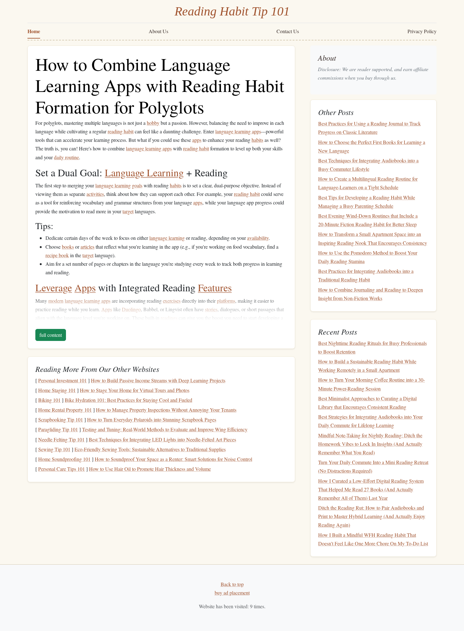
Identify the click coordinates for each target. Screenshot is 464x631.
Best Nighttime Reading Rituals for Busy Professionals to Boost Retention (372, 347)
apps (196, 140)
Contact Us (288, 31)
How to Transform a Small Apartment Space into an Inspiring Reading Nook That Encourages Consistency (372, 238)
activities (95, 194)
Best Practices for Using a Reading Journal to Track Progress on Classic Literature (369, 127)
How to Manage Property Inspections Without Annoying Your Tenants (166, 409)
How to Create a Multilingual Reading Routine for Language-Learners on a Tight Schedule (368, 183)
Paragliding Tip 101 (58, 429)
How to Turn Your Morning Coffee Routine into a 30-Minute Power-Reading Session (371, 383)
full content (50, 334)
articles (87, 246)
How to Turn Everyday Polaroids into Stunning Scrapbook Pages (151, 419)
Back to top (232, 584)
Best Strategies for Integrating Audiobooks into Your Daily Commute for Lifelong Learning (370, 420)
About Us (158, 31)
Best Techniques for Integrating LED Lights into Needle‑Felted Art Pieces (162, 439)
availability (258, 237)
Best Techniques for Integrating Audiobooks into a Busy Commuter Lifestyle (368, 164)
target (128, 211)
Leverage (53, 287)
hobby (153, 122)
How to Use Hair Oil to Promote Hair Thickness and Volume (150, 468)
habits (257, 140)
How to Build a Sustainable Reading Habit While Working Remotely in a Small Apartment (367, 365)
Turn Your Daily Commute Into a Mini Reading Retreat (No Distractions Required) (373, 466)
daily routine (66, 157)
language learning (113, 185)
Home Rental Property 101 (65, 409)
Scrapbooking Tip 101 (60, 419)
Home (33, 31)
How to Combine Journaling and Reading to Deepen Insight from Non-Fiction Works (370, 293)
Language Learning (144, 172)
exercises (172, 300)
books (68, 246)
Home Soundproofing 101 (64, 459)
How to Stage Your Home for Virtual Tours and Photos (134, 390)
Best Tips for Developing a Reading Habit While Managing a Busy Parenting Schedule (366, 201)
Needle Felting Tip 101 (61, 439)
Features (215, 287)
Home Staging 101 (57, 390)
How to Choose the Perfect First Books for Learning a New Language (371, 146)
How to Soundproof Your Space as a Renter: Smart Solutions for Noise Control (173, 459)
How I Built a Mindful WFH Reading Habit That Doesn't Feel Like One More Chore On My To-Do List (373, 539)
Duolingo (131, 309)
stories (211, 309)
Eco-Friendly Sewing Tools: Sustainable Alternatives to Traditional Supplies (150, 449)
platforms (226, 300)
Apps (85, 287)
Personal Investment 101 (62, 380)
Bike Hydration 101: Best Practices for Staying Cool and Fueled (128, 400)
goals (137, 185)
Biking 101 (49, 400)
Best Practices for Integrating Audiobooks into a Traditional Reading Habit (365, 275)
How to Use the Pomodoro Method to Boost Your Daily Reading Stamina (367, 256)
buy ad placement (232, 592)
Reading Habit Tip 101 (232, 11)
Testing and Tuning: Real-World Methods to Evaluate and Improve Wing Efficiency (164, 429)
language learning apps (238, 131)
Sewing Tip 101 (54, 449)
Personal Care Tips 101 (61, 468)
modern (55, 300)
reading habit (121, 131)
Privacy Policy (422, 31)
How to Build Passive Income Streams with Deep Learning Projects (158, 380)
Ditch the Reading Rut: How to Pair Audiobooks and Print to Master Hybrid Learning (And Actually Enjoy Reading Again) (371, 516)
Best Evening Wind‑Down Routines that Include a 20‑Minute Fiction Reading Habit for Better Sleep (368, 220)
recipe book (57, 255)
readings (169, 317)
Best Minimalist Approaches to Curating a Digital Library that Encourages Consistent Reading (367, 402)
